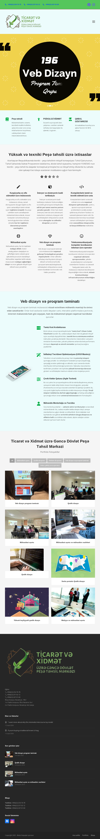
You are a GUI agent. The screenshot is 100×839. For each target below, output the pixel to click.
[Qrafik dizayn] (73, 485)
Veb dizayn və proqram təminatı (77, 460)
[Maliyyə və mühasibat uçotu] (73, 602)
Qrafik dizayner (39, 460)
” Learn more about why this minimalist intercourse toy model (30, 722)
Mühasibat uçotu (23, 460)
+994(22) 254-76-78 (14, 4)
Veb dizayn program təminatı (27, 503)
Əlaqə (93, 835)
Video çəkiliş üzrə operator (50, 465)
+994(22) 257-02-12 (33, 4)
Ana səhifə (76, 835)
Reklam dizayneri (55, 460)
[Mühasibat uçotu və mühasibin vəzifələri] (73, 524)
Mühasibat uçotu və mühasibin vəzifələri (73, 542)
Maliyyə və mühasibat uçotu (73, 620)
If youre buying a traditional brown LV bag (23, 730)
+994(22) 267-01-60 (52, 4)
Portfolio (85, 835)
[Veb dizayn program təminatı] (27, 485)
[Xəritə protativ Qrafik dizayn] (73, 563)
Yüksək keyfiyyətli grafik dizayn (27, 620)
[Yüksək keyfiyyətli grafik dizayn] (27, 602)
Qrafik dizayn (73, 503)
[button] (93, 22)
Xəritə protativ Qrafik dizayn (73, 581)
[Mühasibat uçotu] (27, 524)
